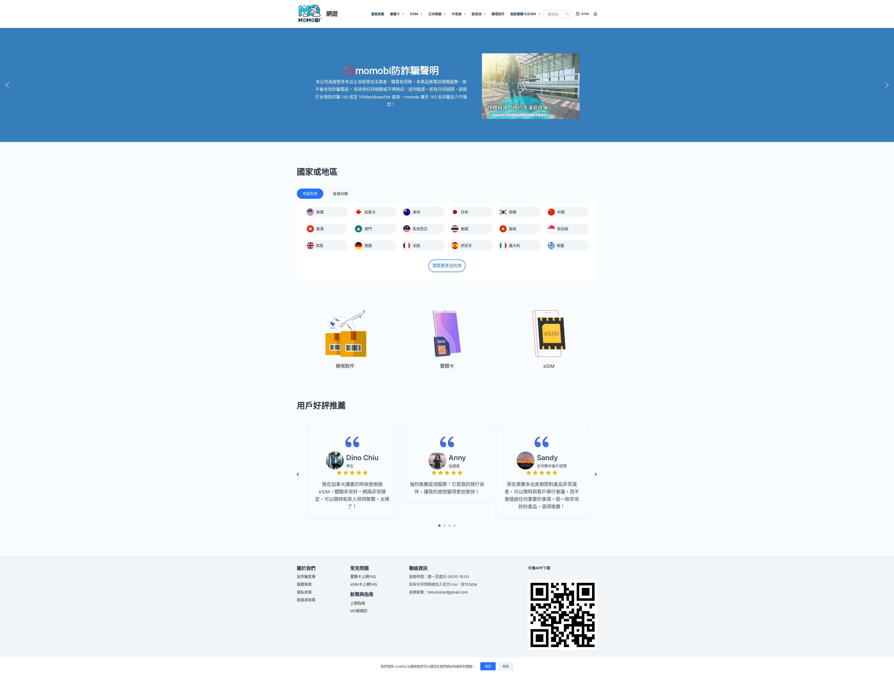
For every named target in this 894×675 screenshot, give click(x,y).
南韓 (512, 212)
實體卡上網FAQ (363, 576)
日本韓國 (434, 14)
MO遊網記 (358, 610)
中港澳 (456, 14)
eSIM (414, 14)
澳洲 (416, 212)
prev (298, 474)
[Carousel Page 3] (449, 525)
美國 (320, 212)
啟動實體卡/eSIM (523, 14)
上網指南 (357, 603)
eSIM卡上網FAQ (363, 584)
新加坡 (562, 228)
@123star (469, 584)
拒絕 (506, 666)
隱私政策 (304, 592)
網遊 (332, 13)
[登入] (595, 14)
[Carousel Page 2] (444, 525)
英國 (319, 245)
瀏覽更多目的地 (447, 265)
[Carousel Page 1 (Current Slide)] (439, 525)
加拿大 (370, 212)
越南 (512, 228)
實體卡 (395, 14)
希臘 (560, 245)
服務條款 (304, 584)
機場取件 (498, 14)
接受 (488, 666)
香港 (320, 228)
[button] (7, 85)
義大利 (514, 245)
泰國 (464, 228)
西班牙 (466, 245)
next (595, 474)
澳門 (368, 228)
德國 (368, 245)
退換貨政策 (306, 599)
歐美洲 (476, 14)
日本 (464, 212)
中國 (561, 212)
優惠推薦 (377, 14)
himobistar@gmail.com (448, 592)
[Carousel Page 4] (455, 525)
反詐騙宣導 (306, 576)
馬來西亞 (420, 228)
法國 (416, 245)
